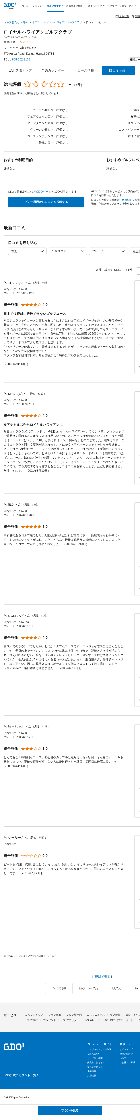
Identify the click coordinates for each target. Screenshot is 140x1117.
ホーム (25, 6)
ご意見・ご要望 (127, 1062)
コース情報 (85, 70)
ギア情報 (115, 1014)
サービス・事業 (95, 1058)
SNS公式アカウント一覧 (20, 1075)
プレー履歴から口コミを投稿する (46, 201)
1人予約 (116, 988)
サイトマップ (126, 1049)
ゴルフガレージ (91, 1020)
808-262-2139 (21, 59)
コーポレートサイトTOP (99, 1049)
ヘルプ (123, 1058)
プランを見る (70, 1110)
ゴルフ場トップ (20, 70)
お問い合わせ (126, 1054)
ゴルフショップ (34, 1014)
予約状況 (124, 16)
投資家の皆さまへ (96, 1062)
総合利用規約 (124, 199)
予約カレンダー (52, 70)
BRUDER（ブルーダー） (119, 1020)
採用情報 (91, 1075)
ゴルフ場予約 (11, 22)
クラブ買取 (54, 1014)
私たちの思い (93, 1054)
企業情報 (91, 1071)
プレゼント (49, 1020)
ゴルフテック (69, 1020)
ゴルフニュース (96, 1014)
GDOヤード (43, 191)
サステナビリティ (96, 1067)
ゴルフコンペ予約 (87, 988)
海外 (25, 22)
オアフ (36, 22)
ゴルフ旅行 (31, 1020)
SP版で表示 (102, 976)
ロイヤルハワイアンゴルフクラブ (63, 22)
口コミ (118, 70)
